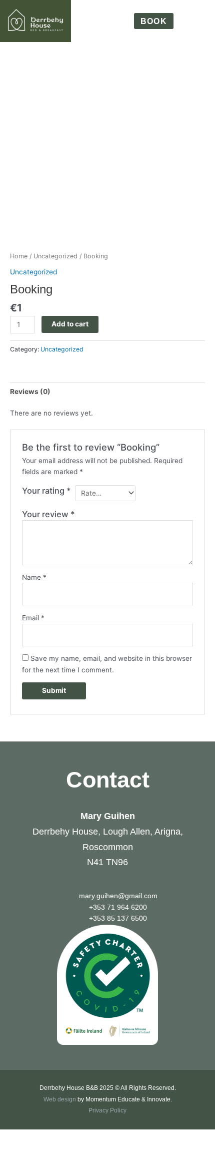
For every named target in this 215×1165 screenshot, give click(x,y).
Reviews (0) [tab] (30, 391)
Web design (60, 1099)
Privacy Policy (107, 1110)
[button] (198, 21)
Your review (48, 514)
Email (33, 618)
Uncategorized (56, 256)
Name (34, 577)
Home (19, 256)
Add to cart (70, 324)
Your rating (46, 491)
